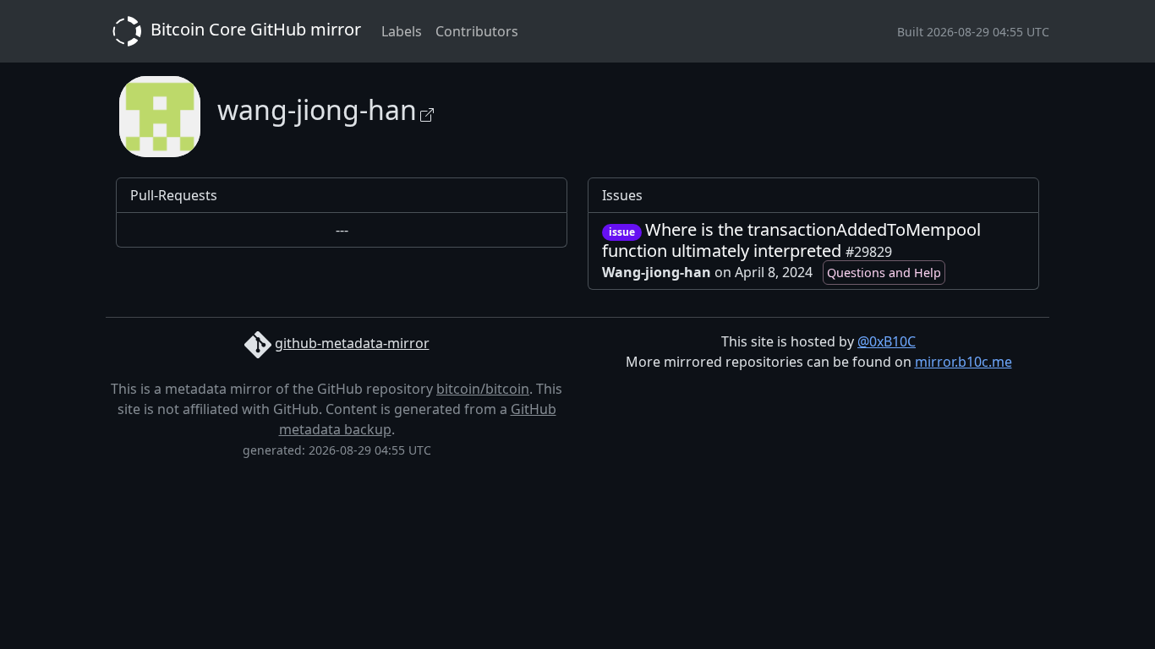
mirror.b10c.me (963, 361)
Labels (401, 31)
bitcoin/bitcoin (482, 388)
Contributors (476, 31)
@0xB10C (886, 341)
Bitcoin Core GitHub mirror (253, 29)
